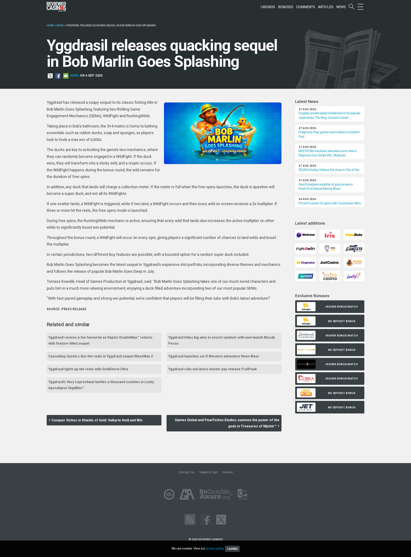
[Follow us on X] (221, 519)
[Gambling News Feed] (190, 519)
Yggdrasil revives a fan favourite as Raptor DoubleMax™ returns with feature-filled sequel (100, 340)
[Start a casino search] (352, 7)
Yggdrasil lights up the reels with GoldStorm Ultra (88, 369)
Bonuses (285, 7)
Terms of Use (208, 472)
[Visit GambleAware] (216, 494)
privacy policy (215, 548)
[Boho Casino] (329, 276)
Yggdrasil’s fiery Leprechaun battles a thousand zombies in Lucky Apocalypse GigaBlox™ (101, 385)
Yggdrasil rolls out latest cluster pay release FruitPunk (212, 369)
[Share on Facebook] (58, 75)
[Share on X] (50, 75)
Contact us (186, 472)
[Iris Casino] (329, 235)
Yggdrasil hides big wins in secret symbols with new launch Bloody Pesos (221, 340)
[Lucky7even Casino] (354, 276)
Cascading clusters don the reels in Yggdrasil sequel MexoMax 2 (100, 356)
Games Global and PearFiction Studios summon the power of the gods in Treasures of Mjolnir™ (227, 423)
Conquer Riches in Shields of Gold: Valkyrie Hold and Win (97, 420)
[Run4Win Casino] (305, 248)
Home (50, 25)
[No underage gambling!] (169, 494)
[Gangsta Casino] (354, 248)
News (341, 7)
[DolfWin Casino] (305, 276)
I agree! (232, 548)
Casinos (268, 7)
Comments (305, 7)
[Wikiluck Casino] (329, 248)
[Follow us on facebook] (205, 519)
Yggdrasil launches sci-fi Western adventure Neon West (213, 356)
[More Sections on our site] (360, 7)
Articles (325, 7)
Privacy (227, 472)
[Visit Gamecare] (242, 494)
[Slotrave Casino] (305, 235)
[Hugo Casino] (354, 262)
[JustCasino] (329, 262)
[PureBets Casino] (354, 235)
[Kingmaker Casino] (305, 262)
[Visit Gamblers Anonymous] (187, 494)
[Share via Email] (65, 75)
